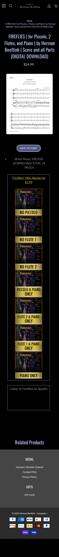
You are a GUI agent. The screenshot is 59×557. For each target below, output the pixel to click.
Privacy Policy (29, 477)
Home (29, 21)
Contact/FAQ (29, 472)
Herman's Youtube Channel (29, 467)
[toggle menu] (3, 5)
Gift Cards (29, 494)
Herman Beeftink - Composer (33, 513)
